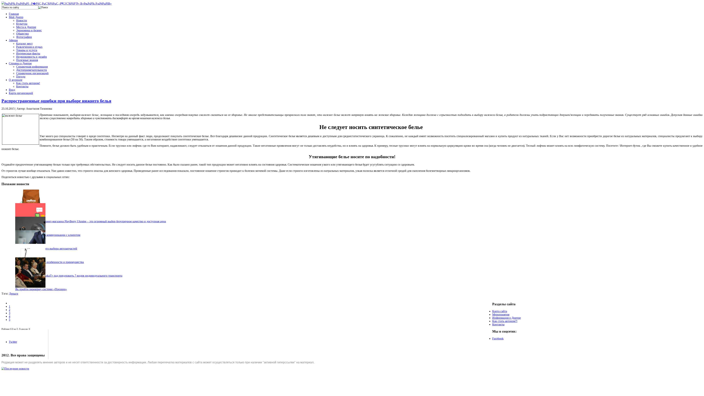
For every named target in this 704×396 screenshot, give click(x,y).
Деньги (13, 293)
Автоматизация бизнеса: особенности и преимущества (49, 262)
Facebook (498, 338)
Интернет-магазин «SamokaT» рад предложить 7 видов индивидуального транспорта (68, 275)
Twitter (13, 341)
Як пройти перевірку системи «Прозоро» (41, 289)
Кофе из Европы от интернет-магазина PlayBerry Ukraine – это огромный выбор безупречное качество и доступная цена (90, 221)
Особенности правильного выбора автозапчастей (46, 248)
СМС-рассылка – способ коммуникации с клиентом (47, 234)
